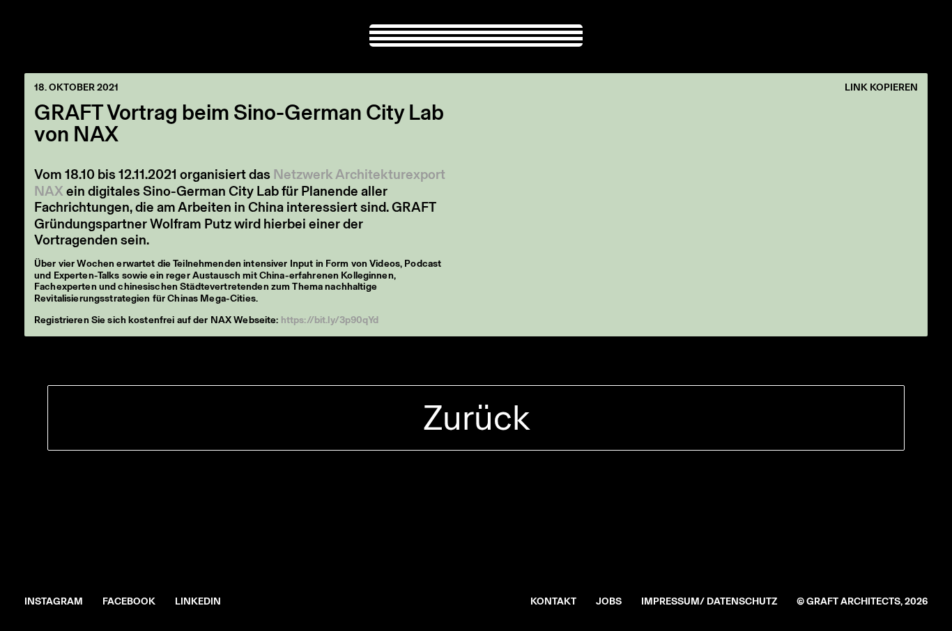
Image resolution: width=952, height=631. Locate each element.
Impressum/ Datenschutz (709, 601)
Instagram (53, 601)
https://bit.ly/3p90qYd (329, 320)
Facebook (128, 601)
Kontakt (553, 601)
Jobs (609, 601)
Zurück (476, 417)
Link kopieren (881, 88)
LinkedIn (198, 601)
